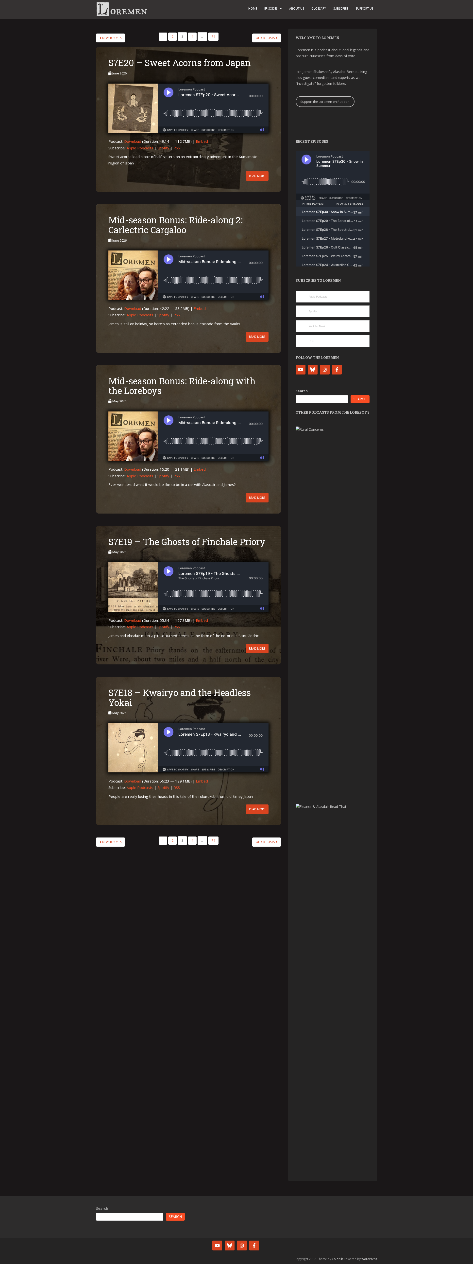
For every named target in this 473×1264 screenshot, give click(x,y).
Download (132, 141)
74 (213, 37)
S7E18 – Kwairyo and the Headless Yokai (179, 697)
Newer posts (111, 38)
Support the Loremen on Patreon (325, 101)
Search (302, 391)
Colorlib (337, 1259)
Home (252, 8)
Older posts (265, 38)
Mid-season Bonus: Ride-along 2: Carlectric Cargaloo (175, 225)
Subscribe (340, 8)
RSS (176, 147)
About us (296, 8)
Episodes (270, 8)
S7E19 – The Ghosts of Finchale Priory (186, 542)
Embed (202, 141)
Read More (257, 176)
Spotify (163, 147)
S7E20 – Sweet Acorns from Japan (179, 63)
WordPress (369, 1259)
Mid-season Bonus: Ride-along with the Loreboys (181, 386)
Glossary (318, 8)
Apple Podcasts (140, 147)
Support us (364, 8)
